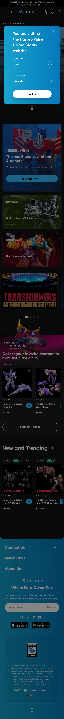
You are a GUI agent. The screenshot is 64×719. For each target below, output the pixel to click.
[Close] (53, 31)
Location (18, 58)
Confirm (32, 94)
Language (19, 75)
